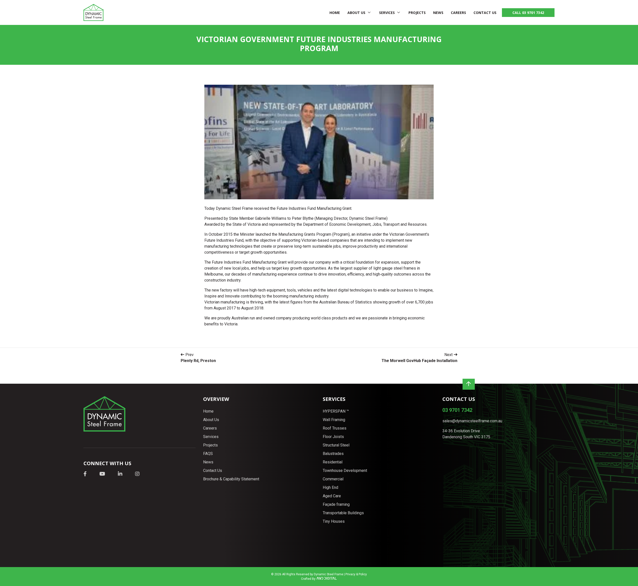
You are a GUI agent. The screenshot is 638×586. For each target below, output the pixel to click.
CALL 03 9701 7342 (528, 12)
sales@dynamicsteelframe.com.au (472, 421)
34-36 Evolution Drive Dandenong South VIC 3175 (466, 434)
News (438, 12)
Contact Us (485, 12)
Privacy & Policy (356, 574)
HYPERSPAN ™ (336, 411)
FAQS (208, 453)
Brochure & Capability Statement (231, 479)
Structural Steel (336, 445)
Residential (332, 462)
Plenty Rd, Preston (198, 360)
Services (387, 12)
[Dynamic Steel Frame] (93, 12)
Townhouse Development (345, 470)
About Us (356, 12)
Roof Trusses (334, 428)
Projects (417, 12)
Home (334, 12)
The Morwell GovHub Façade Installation (419, 360)
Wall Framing (334, 419)
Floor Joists (333, 436)
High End (330, 487)
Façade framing (336, 504)
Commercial (333, 479)
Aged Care (332, 496)
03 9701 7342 (457, 410)
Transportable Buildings (343, 513)
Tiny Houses (334, 521)
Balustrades (333, 453)
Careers (458, 12)
